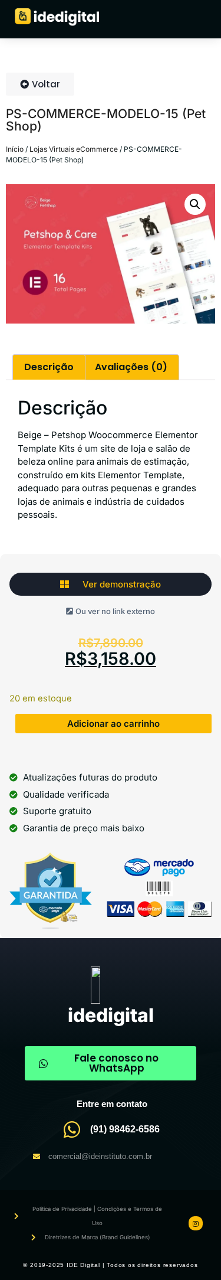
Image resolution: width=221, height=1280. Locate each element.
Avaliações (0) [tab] (131, 367)
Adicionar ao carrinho (113, 723)
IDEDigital (111, 1015)
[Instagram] (196, 1223)
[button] (195, 204)
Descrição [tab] (49, 367)
